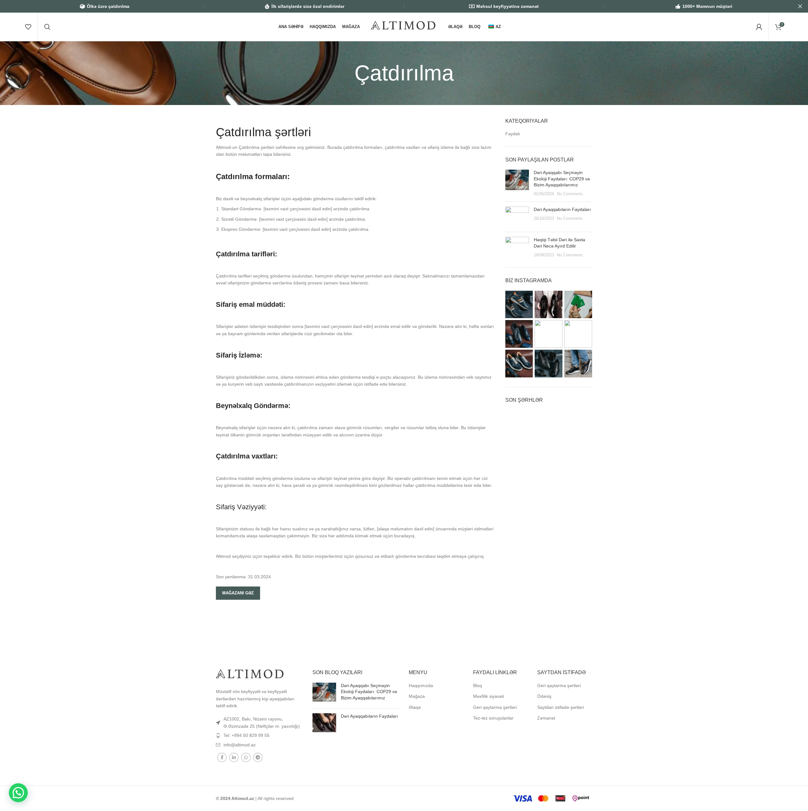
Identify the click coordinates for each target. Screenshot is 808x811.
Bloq (477, 685)
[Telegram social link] (258, 757)
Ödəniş (544, 696)
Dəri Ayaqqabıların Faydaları (562, 209)
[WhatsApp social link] (246, 757)
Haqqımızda (421, 685)
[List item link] (259, 722)
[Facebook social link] (222, 757)
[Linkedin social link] (234, 757)
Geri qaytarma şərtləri (495, 707)
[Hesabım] (759, 26)
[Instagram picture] (519, 304)
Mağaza (417, 696)
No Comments (570, 194)
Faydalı (512, 133)
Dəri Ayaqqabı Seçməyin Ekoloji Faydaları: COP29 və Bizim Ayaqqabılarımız (562, 178)
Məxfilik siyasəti (488, 696)
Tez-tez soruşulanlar (493, 718)
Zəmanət (546, 718)
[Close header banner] (800, 6)
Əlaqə (415, 707)
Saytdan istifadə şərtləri (560, 707)
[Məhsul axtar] (47, 26)
